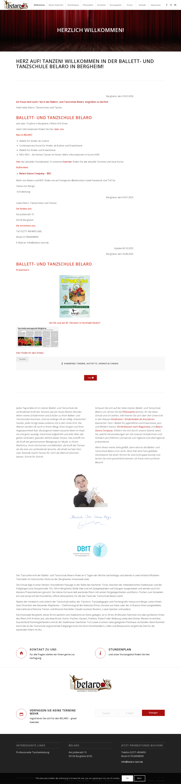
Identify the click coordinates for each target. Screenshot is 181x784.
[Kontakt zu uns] (21, 653)
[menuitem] (39, 5)
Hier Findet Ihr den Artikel (29, 352)
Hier (18, 161)
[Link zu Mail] (175, 5)
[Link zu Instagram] (171, 5)
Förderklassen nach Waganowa (133, 426)
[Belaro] (16, 5)
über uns (59, 129)
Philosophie (128, 411)
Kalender (67, 161)
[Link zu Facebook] (167, 5)
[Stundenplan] (100, 653)
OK (127, 778)
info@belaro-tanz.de (132, 761)
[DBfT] (90, 550)
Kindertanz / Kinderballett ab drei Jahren (132, 419)
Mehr (139, 778)
